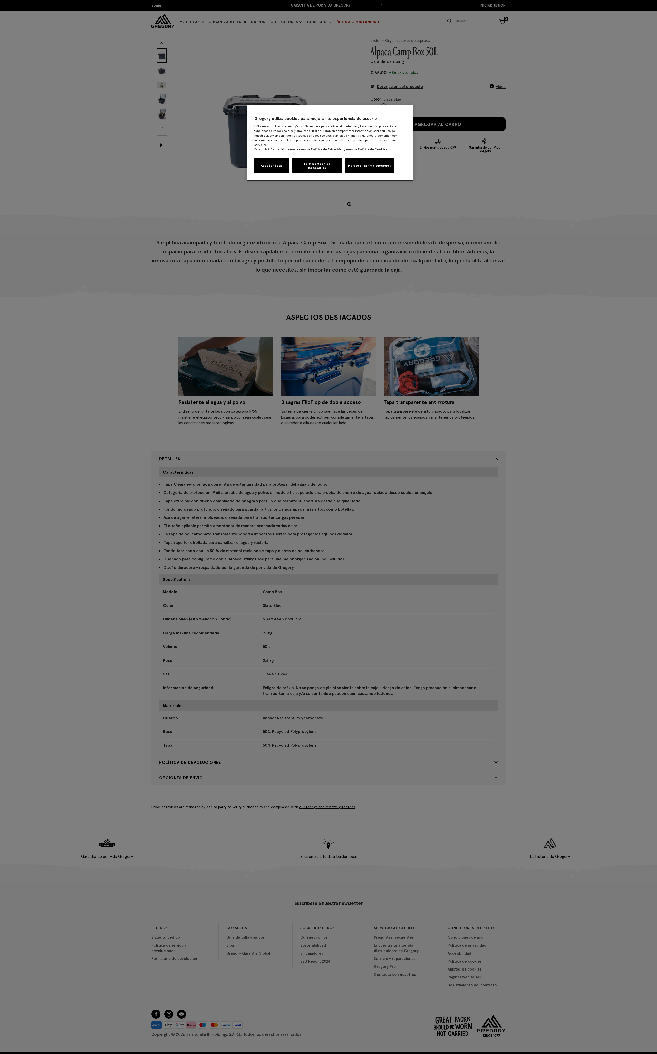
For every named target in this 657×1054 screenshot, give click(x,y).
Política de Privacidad (327, 149)
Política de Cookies (372, 149)
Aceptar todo (272, 165)
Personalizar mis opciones (369, 165)
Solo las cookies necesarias (317, 166)
